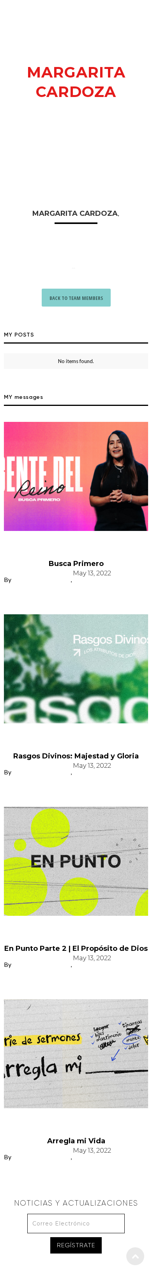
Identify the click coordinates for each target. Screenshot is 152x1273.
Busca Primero (76, 545)
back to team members (76, 298)
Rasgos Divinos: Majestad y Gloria (76, 737)
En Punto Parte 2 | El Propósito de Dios (76, 930)
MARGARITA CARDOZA (41, 583)
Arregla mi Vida (76, 1122)
